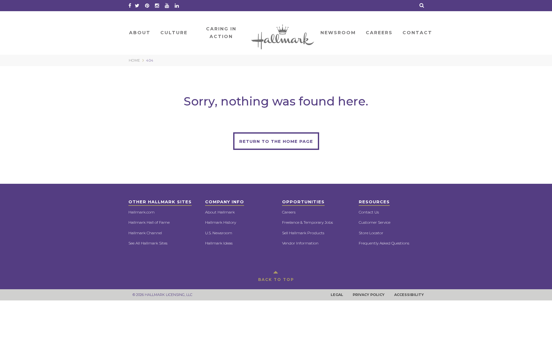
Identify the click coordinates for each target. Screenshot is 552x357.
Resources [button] (374, 201)
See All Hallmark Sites (147, 243)
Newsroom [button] (338, 32)
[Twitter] (137, 6)
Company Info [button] (224, 201)
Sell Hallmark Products (303, 232)
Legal (337, 294)
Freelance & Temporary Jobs (307, 222)
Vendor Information (300, 243)
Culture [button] (174, 32)
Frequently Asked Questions (384, 243)
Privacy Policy (369, 294)
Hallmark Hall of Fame (149, 222)
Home (283, 32)
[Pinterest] (147, 6)
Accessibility (409, 294)
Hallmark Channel (145, 232)
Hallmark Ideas (219, 243)
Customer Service (374, 222)
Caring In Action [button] (221, 32)
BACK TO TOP (276, 279)
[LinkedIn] (176, 6)
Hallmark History (220, 222)
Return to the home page (276, 141)
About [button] (139, 32)
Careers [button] (379, 32)
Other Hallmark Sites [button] (160, 201)
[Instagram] (157, 6)
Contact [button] (417, 32)
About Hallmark (220, 212)
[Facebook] (129, 6)
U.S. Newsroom (218, 232)
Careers (288, 212)
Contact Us (369, 212)
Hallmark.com (141, 212)
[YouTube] (167, 6)
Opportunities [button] (303, 201)
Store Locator (371, 232)
